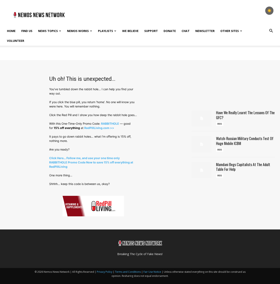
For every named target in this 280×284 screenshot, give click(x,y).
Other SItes (229, 31)
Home (11, 31)
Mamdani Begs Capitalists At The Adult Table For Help (243, 167)
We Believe (130, 31)
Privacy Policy (104, 272)
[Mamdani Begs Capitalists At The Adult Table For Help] (202, 170)
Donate (170, 31)
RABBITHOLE (110, 123)
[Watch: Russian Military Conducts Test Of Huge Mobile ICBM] (202, 144)
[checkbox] (269, 11)
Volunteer (15, 41)
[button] (271, 31)
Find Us (26, 31)
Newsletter (205, 31)
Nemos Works (78, 31)
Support (151, 31)
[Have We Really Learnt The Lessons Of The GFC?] (202, 118)
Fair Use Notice (152, 272)
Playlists (105, 31)
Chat (186, 31)
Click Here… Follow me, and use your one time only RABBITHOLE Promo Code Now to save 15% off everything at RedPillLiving (91, 162)
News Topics (48, 31)
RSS (219, 124)
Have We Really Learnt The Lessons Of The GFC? (245, 115)
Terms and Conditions (128, 272)
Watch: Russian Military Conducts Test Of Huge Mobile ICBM (244, 141)
